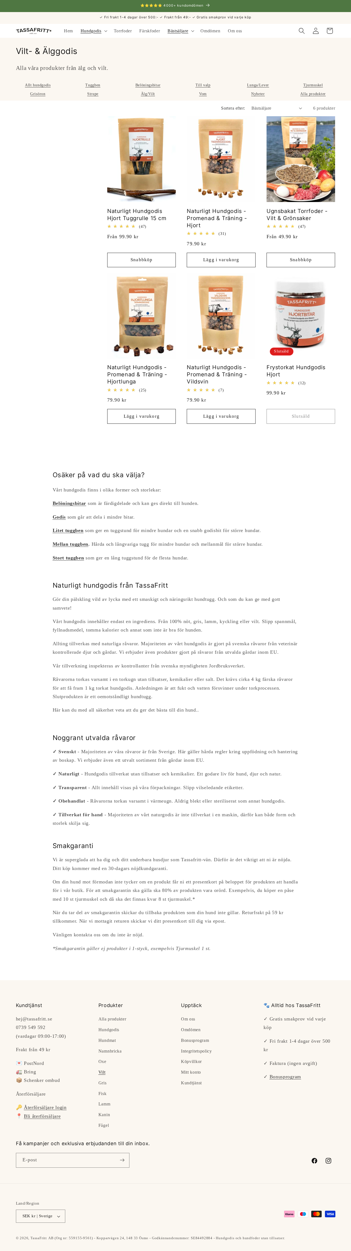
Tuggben (92, 85)
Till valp (203, 85)
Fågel (103, 1125)
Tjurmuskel (313, 85)
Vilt (102, 1072)
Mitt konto (191, 1072)
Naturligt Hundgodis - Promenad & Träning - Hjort (217, 218)
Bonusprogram (195, 1040)
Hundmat (107, 1040)
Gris (102, 1083)
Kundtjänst (191, 1083)
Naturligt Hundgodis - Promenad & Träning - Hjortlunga (137, 374)
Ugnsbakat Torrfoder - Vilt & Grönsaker (297, 214)
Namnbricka (110, 1051)
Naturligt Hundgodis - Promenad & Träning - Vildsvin (217, 374)
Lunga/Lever (258, 85)
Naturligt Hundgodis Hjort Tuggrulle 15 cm (136, 214)
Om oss (188, 1019)
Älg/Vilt (148, 94)
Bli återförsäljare (42, 1116)
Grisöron (38, 94)
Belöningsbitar (148, 85)
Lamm (104, 1104)
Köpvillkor (191, 1061)
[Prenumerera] (122, 1160)
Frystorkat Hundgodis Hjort (296, 371)
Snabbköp (141, 259)
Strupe (92, 94)
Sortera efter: (233, 108)
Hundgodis (108, 1029)
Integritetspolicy (196, 1051)
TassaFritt (38, 1238)
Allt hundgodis (38, 85)
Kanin (104, 1114)
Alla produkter (313, 94)
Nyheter (258, 94)
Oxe (102, 1061)
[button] (93, 31)
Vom (203, 94)
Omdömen (191, 1029)
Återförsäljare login (45, 1107)
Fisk (102, 1093)
